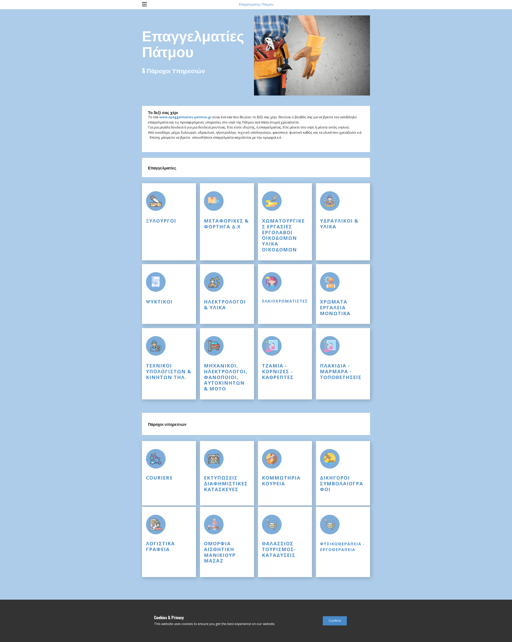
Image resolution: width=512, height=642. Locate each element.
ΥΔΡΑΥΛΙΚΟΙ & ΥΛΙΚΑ (339, 223)
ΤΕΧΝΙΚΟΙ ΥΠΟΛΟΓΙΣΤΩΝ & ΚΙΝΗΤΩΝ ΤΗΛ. (168, 371)
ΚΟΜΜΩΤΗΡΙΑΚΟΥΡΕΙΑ (281, 480)
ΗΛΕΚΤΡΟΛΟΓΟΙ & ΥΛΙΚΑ (225, 304)
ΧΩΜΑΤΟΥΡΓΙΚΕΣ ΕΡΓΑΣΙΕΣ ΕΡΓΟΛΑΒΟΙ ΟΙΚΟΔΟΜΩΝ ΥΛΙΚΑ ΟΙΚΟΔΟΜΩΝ (283, 235)
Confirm (335, 620)
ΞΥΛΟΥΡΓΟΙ (161, 220)
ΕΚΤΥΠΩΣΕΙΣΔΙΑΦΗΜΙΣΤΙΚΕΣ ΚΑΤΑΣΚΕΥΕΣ (226, 483)
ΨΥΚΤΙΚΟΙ (159, 301)
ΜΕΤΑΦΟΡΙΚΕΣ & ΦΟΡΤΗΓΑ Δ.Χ (226, 223)
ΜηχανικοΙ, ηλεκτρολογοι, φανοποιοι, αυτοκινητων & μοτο (226, 377)
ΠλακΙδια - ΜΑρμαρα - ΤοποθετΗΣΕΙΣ (341, 371)
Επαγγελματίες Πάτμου (256, 4)
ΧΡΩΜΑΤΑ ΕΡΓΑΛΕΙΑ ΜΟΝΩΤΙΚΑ (335, 307)
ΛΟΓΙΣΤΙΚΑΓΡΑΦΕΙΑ (160, 546)
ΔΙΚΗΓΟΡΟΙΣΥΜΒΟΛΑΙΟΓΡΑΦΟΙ (341, 483)
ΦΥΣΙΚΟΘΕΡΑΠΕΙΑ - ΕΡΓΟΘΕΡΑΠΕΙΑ (342, 546)
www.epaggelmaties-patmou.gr (185, 117)
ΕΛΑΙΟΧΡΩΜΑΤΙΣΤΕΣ (285, 301)
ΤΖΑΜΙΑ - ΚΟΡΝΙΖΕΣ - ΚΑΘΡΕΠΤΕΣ (278, 371)
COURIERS (159, 477)
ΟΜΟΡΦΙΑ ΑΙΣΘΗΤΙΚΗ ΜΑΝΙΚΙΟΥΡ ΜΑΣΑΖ (220, 552)
